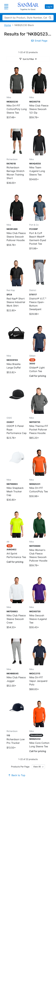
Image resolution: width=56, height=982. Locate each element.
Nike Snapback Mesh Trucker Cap (15, 491)
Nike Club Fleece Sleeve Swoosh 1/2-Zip (38, 109)
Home (7, 25)
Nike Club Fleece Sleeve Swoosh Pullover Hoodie (16, 237)
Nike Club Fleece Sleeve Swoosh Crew (16, 619)
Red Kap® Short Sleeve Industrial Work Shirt (16, 302)
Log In (49, 6)
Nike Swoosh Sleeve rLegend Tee (38, 619)
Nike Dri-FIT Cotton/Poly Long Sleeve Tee (17, 109)
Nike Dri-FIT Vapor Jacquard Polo (38, 681)
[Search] (50, 17)
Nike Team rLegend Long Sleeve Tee (37, 171)
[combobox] (38, 766)
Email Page (41, 40)
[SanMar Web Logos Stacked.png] (28, 6)
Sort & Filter (28, 59)
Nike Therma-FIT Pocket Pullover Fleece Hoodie (38, 429)
